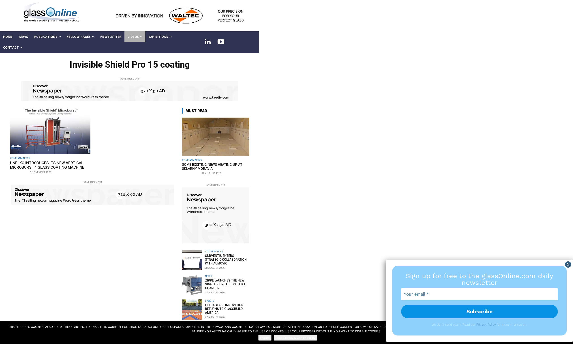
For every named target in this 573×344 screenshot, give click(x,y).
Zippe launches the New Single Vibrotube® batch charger (225, 284)
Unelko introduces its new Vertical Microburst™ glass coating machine (47, 165)
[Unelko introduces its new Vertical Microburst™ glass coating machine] (50, 131)
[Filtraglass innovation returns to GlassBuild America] (192, 309)
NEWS (208, 276)
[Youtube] (221, 42)
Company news (20, 158)
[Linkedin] (208, 42)
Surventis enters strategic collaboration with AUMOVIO (226, 259)
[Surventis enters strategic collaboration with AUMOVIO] (192, 260)
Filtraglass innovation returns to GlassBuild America (224, 308)
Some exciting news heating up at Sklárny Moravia (212, 167)
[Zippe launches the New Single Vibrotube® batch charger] (192, 285)
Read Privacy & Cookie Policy (295, 338)
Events (209, 300)
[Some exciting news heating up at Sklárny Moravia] (215, 137)
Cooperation (214, 251)
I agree (265, 338)
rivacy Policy (487, 324)
